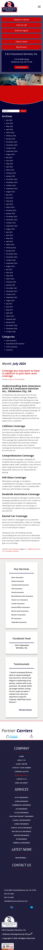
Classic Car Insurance (19, 600)
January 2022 (10, 285)
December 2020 (11, 325)
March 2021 (10, 316)
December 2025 (11, 142)
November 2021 (11, 291)
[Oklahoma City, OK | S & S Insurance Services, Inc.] (9, 7)
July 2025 (9, 157)
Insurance (9, 350)
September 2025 (11, 151)
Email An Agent (21, 783)
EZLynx (28, 934)
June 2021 (9, 307)
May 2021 (9, 310)
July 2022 (9, 269)
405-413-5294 (9, 894)
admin (22, 379)
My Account (21, 47)
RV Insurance (16, 618)
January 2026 (10, 139)
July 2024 (9, 195)
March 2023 (10, 245)
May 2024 (9, 201)
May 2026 (9, 126)
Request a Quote (21, 19)
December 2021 (11, 288)
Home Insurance (11, 347)
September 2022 (11, 263)
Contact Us (21, 779)
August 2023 (10, 229)
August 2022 (10, 266)
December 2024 (11, 179)
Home (21, 756)
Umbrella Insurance (19, 622)
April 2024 (9, 204)
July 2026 (9, 120)
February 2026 (11, 136)
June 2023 (9, 235)
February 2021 (11, 319)
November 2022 (11, 257)
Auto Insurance (14, 549)
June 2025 (9, 161)
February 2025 (11, 173)
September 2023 (11, 226)
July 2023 (9, 232)
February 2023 (11, 248)
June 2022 (9, 273)
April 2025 (9, 167)
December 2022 (11, 254)
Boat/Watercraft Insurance (15, 344)
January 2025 (10, 176)
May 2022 (9, 276)
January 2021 (10, 322)
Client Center (21, 41)
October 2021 (11, 294)
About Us (21, 760)
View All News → (21, 858)
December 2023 (11, 217)
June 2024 (9, 198)
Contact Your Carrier (21, 768)
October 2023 (11, 223)
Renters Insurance (18, 615)
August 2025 (10, 154)
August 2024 (10, 192)
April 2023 (9, 241)
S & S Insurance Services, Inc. (22, 646)
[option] (12, 736)
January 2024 (10, 213)
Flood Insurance (17, 592)
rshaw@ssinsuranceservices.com (16, 901)
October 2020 (11, 332)
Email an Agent (21, 30)
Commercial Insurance (20, 585)
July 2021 (9, 304)
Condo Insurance (18, 603)
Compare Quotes (22, 771)
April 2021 (9, 313)
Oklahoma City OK (34, 549)
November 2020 (11, 328)
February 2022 (11, 282)
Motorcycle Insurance (19, 611)
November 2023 (11, 220)
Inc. (26, 549)
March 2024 (10, 207)
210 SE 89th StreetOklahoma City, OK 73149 (20, 890)
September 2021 (11, 297)
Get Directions (21, 67)
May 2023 (9, 238)
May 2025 (9, 164)
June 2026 (9, 123)
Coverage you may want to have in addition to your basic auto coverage (21, 373)
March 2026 (10, 133)
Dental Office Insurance (20, 607)
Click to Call (21, 25)
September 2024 (11, 189)
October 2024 (11, 185)
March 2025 (10, 170)
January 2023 (10, 251)
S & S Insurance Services (10, 551)
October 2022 (11, 260)
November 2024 (11, 182)
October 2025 (11, 148)
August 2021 (10, 300)
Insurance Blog (21, 775)
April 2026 (9, 129)
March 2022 (10, 279)
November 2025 (11, 145)
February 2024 (11, 210)
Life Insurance (16, 589)
